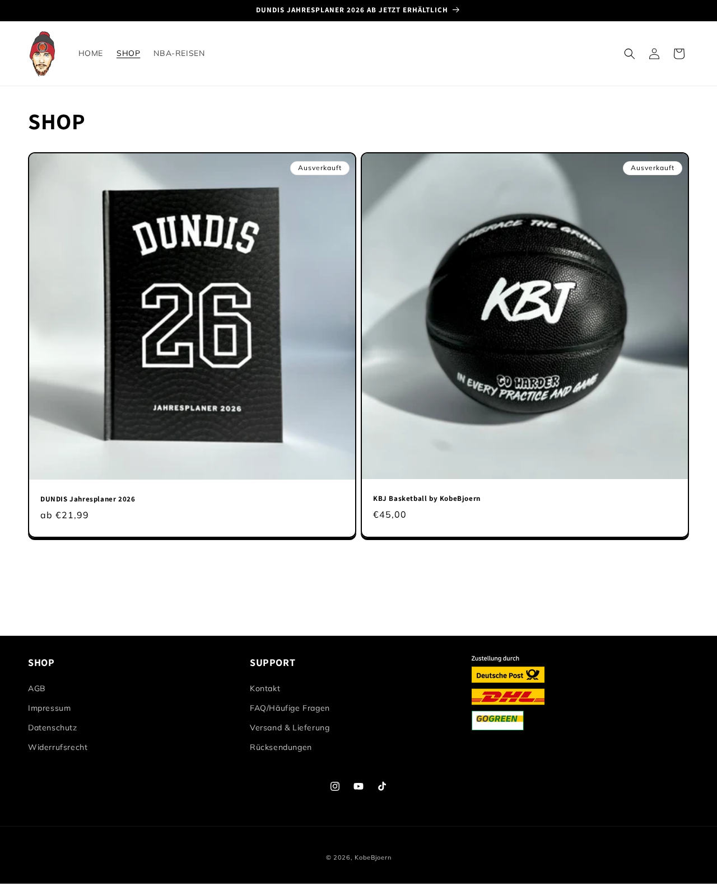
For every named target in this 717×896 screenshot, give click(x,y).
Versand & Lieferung (289, 728)
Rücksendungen (281, 748)
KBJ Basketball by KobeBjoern (427, 498)
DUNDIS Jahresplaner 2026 (87, 499)
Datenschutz (52, 728)
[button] (629, 53)
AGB (37, 688)
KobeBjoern (373, 857)
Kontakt (265, 688)
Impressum (49, 708)
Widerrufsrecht (57, 748)
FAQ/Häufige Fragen (290, 708)
